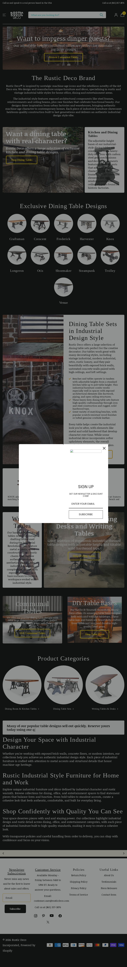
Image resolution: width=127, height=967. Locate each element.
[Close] (104, 448)
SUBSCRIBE (86, 514)
